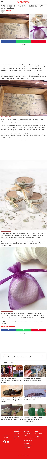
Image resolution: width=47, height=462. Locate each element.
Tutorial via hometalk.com (6, 231)
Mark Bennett (8, 10)
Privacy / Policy (39, 434)
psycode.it (17, 439)
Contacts (16, 436)
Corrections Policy (28, 438)
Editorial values (28, 440)
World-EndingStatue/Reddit (6, 116)
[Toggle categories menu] (2, 2)
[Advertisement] (23, 53)
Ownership (26, 443)
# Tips (3, 326)
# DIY (13, 326)
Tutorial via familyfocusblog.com (7, 311)
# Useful (8, 326)
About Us (16, 434)
